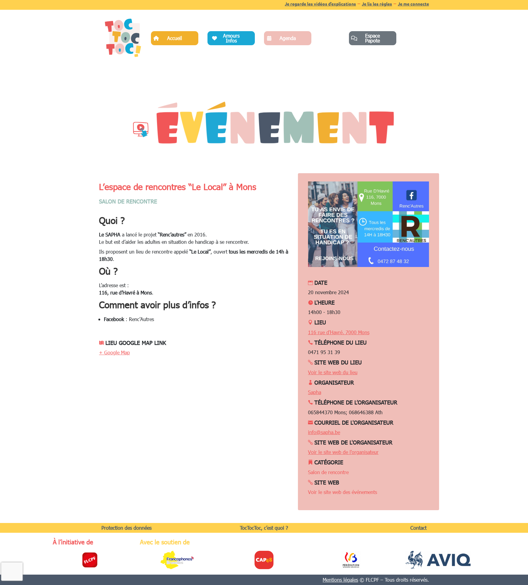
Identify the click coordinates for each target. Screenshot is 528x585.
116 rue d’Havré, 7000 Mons (338, 332)
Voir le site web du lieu (333, 372)
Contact (418, 528)
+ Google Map (114, 352)
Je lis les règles (377, 3)
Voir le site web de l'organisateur (343, 452)
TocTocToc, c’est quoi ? (264, 528)
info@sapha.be (324, 432)
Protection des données (126, 528)
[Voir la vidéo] (140, 129)
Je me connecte (413, 3)
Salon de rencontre (128, 201)
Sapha (314, 392)
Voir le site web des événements (342, 492)
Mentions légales (340, 579)
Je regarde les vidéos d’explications (320, 3)
